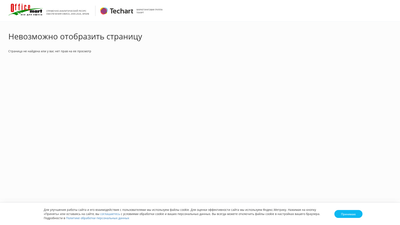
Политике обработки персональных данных (97, 218)
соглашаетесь (110, 214)
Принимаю (348, 214)
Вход (390, 13)
